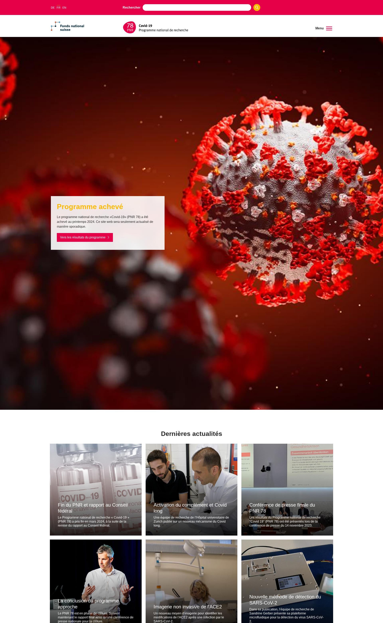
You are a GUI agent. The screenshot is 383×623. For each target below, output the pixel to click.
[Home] (216, 27)
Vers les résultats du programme (83, 237)
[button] (323, 28)
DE (53, 7)
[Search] (256, 7)
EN (64, 7)
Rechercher (131, 7)
